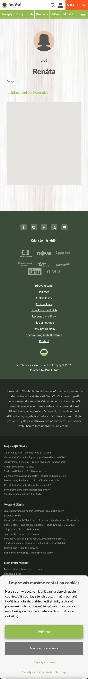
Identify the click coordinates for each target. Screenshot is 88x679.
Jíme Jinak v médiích (44, 310)
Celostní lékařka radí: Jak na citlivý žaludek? (27, 485)
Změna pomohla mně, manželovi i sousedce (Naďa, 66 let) (35, 476)
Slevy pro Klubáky (44, 329)
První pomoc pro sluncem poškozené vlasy (27, 489)
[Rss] (54, 227)
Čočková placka (12, 574)
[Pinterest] (44, 227)
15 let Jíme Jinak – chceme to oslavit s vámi (27, 452)
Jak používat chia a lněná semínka (22, 529)
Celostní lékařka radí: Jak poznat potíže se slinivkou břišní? (35, 457)
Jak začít (44, 292)
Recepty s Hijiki (12, 515)
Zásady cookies (44, 662)
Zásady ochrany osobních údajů (44, 672)
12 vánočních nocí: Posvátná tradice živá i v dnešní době (34, 543)
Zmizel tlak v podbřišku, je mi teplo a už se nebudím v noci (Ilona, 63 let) (42, 520)
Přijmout (44, 632)
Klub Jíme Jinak (44, 322)
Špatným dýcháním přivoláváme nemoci (25, 471)
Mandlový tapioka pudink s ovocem (23, 569)
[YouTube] (64, 227)
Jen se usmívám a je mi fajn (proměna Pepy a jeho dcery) (34, 511)
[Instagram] (34, 227)
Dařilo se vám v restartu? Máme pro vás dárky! (28, 552)
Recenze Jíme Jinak (44, 316)
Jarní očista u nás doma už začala (21, 534)
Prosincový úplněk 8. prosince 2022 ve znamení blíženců (34, 538)
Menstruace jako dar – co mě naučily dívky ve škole (31, 480)
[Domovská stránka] (11, 5)
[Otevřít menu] (83, 14)
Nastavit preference (44, 648)
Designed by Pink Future (44, 370)
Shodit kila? (76, 5)
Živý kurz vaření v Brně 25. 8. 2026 (23, 494)
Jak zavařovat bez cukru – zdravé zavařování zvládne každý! (35, 462)
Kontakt (44, 341)
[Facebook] (23, 227)
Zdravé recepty (44, 285)
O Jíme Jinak (44, 304)
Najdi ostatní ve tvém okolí (28, 93)
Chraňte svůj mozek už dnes (19, 466)
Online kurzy (44, 298)
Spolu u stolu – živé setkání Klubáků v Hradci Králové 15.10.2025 (39, 525)
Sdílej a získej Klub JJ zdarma (44, 335)
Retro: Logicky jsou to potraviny (21, 548)
